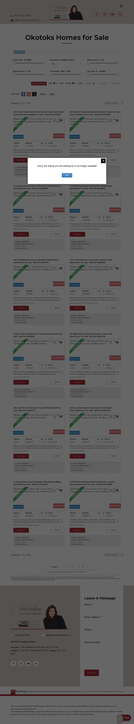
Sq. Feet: (96, 71)
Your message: (92, 642)
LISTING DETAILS (21, 160)
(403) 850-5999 (20, 172)
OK (67, 175)
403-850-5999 (22, 16)
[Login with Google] (29, 96)
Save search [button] (37, 83)
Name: (88, 604)
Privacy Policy (87, 691)
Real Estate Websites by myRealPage (108, 691)
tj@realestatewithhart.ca (27, 20)
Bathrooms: (22, 71)
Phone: (88, 629)
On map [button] (89, 83)
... (76, 566)
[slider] (14, 63)
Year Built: (60, 71)
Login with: (15, 94)
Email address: (92, 617)
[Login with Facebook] (23, 96)
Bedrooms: (95, 60)
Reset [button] (101, 83)
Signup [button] (43, 94)
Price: (22, 60)
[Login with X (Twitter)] (34, 96)
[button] (26, 16)
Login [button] (51, 94)
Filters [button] (114, 83)
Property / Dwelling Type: (62, 60)
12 (82, 566)
